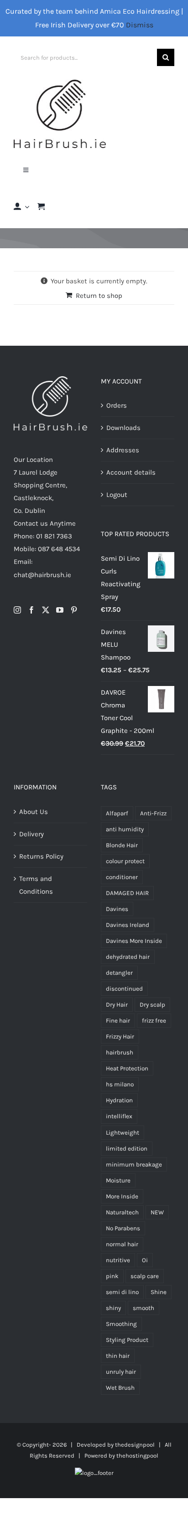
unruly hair (121, 1371)
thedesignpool (135, 1444)
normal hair (122, 1244)
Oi (145, 1260)
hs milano (120, 1084)
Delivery (31, 834)
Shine (159, 1292)
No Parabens (123, 1228)
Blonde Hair (122, 845)
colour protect (125, 861)
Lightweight (122, 1132)
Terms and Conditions (36, 885)
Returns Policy (41, 856)
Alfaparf (117, 813)
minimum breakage (134, 1164)
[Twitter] (45, 610)
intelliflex (119, 1116)
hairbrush (119, 1052)
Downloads (123, 428)
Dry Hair (117, 1004)
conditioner (122, 877)
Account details (131, 472)
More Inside (122, 1196)
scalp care (145, 1276)
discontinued (124, 988)
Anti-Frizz (153, 813)
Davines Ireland (127, 924)
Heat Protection (127, 1068)
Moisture (118, 1180)
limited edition (126, 1148)
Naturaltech (122, 1212)
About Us (33, 812)
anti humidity (125, 829)
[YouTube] (59, 610)
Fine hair (118, 1020)
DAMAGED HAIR (127, 893)
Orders (116, 405)
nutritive (118, 1260)
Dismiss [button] (139, 24)
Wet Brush (120, 1387)
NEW (157, 1212)
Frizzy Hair (120, 1036)
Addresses (122, 450)
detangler (119, 972)
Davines (117, 909)
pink (112, 1276)
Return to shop (99, 296)
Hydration (119, 1100)
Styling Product (127, 1339)
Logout (116, 495)
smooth (143, 1308)
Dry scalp (152, 1004)
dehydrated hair (128, 956)
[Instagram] (17, 610)
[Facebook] (31, 610)
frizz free (154, 1020)
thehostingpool (137, 1455)
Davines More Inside (134, 940)
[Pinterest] (74, 610)
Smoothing (121, 1323)
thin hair (118, 1355)
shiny (113, 1308)
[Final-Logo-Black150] (60, 83)
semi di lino (122, 1292)
